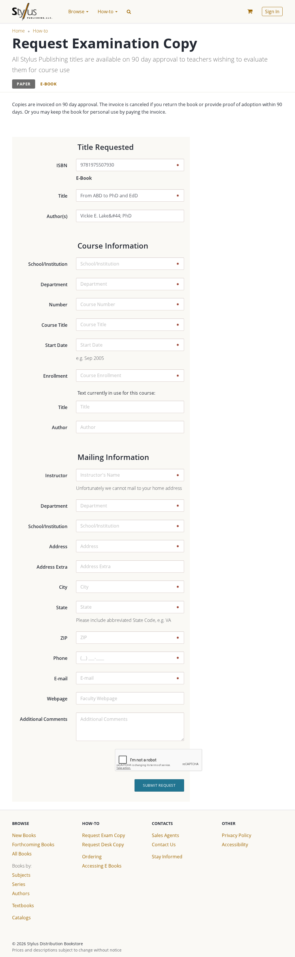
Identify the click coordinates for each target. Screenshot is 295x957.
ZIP (63, 638)
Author (59, 427)
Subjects (21, 875)
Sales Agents (165, 835)
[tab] (23, 84)
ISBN (61, 165)
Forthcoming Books (33, 844)
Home (18, 31)
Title (62, 196)
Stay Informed (167, 856)
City (63, 587)
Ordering (92, 856)
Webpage (57, 699)
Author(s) (57, 216)
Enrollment (55, 376)
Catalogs (21, 917)
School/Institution (47, 264)
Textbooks (23, 905)
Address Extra (52, 567)
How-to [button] (106, 11)
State (61, 607)
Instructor (56, 475)
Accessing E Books (102, 866)
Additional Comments (43, 719)
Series (18, 884)
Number (58, 304)
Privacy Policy (236, 835)
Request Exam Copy (103, 835)
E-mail (60, 678)
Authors (21, 893)
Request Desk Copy (103, 844)
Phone (60, 658)
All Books (22, 854)
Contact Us (164, 844)
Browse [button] (77, 11)
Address (58, 546)
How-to (40, 31)
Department (54, 284)
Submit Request (159, 785)
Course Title (54, 325)
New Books (24, 835)
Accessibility (235, 844)
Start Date (56, 345)
